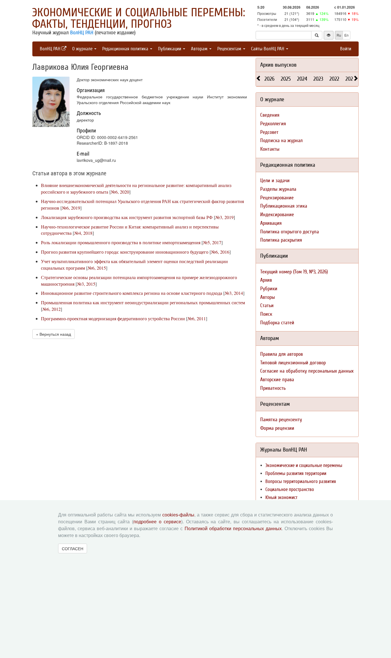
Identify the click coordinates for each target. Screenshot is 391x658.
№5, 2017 (212, 242)
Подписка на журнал (281, 141)
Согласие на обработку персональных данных (307, 371)
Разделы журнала (278, 189)
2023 (318, 78)
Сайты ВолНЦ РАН (268, 48)
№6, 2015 (97, 268)
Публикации (170, 48)
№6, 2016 (220, 252)
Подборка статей (277, 323)
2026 (269, 78)
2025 (286, 78)
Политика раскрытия (281, 240)
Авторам (200, 48)
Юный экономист (281, 497)
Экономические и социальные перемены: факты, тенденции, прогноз (138, 18)
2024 (302, 78)
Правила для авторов (281, 354)
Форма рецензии (277, 428)
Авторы (267, 297)
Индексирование (277, 215)
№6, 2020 (120, 192)
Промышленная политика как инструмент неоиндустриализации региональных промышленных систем (143, 302)
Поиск (266, 314)
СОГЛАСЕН (72, 548)
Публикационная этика (283, 206)
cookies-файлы (178, 514)
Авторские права (277, 380)
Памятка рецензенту (281, 420)
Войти (345, 48)
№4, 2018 (83, 233)
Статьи (267, 306)
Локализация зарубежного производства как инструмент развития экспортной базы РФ (127, 217)
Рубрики (268, 289)
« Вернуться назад (53, 334)
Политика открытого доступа (289, 232)
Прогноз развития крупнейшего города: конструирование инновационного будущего (124, 252)
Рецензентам (229, 48)
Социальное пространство (289, 489)
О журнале (83, 48)
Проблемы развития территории (295, 473)
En (346, 35)
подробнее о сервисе (157, 521)
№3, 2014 (234, 293)
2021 (350, 78)
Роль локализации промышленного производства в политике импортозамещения (120, 242)
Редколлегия (273, 124)
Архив (266, 280)
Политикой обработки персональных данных (233, 528)
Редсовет (269, 132)
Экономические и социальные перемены (303, 465)
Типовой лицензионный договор (293, 363)
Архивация (271, 223)
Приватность (273, 388)
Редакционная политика (125, 48)
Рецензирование (277, 198)
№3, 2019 (224, 217)
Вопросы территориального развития (300, 481)
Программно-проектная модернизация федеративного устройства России (113, 318)
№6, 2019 (71, 208)
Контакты (269, 149)
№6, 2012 (51, 309)
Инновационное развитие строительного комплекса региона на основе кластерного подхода (131, 293)
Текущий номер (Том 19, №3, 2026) (294, 272)
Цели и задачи (275, 181)
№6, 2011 (196, 318)
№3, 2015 (86, 284)
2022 (334, 78)
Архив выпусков (278, 64)
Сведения (269, 115)
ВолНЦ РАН (81, 32)
